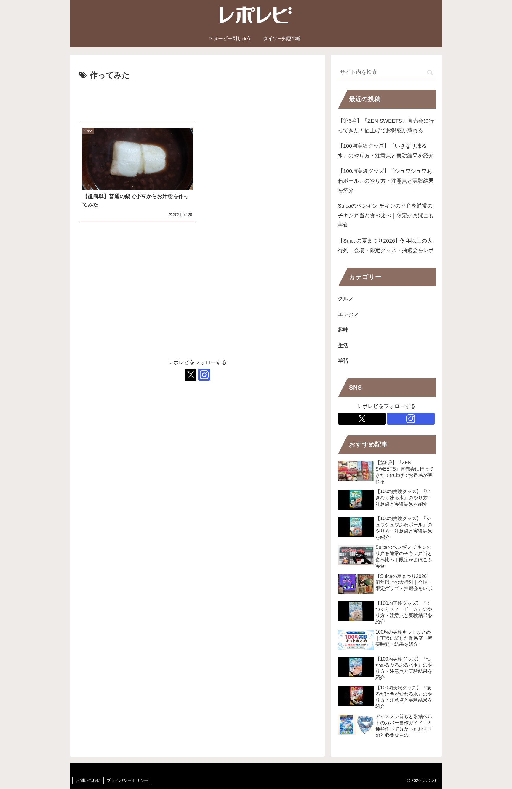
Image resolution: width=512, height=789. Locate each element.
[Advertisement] (197, 99)
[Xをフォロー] (190, 375)
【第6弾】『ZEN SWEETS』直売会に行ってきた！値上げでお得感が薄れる (386, 125)
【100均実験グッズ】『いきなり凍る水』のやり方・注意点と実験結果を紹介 (386, 150)
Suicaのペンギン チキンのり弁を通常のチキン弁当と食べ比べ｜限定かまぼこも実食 (386, 215)
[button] (430, 72)
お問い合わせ (88, 780)
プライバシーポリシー (127, 780)
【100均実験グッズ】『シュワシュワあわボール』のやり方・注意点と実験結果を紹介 (386, 180)
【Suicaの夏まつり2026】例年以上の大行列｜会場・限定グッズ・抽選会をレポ (386, 245)
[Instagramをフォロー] (204, 375)
